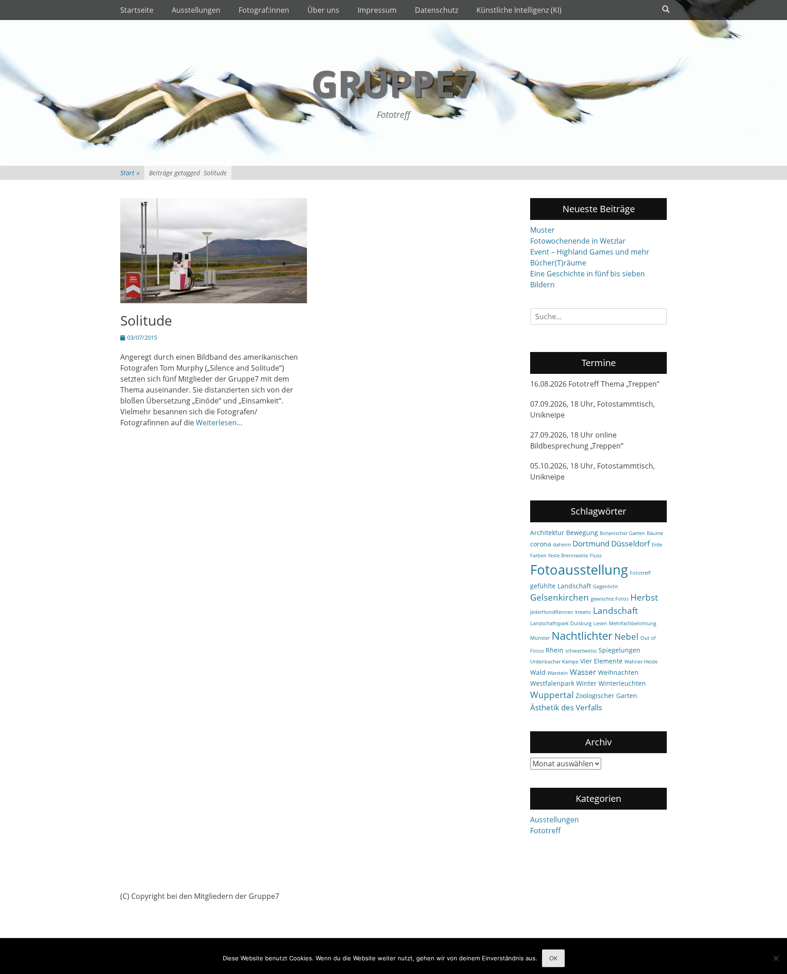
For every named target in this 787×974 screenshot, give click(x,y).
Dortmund (590, 543)
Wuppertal (552, 695)
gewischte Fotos (610, 599)
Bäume (655, 533)
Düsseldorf (630, 543)
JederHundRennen (551, 612)
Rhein (554, 650)
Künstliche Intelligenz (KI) (519, 10)
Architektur (547, 532)
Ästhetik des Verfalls (566, 707)
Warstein (557, 673)
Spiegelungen (619, 650)
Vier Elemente (601, 661)
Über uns (323, 10)
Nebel (626, 637)
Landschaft (615, 611)
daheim (562, 544)
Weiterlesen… (219, 423)
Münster (540, 638)
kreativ (583, 612)
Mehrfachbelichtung (632, 623)
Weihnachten (618, 672)
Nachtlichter (582, 635)
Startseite (136, 10)
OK (553, 958)
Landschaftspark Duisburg (561, 623)
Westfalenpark (552, 683)
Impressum (377, 10)
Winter (586, 683)
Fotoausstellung (579, 570)
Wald (538, 672)
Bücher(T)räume (558, 263)
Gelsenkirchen (559, 597)
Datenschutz (436, 10)
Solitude (146, 320)
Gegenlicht (605, 586)
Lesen (600, 623)
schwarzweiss (581, 651)
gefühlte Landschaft (560, 585)
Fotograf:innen (264, 10)
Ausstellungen (196, 10)
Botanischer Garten (622, 533)
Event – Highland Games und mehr (589, 252)
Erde (657, 544)
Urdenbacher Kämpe (554, 661)
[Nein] (775, 958)
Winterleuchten (622, 683)
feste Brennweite (568, 555)
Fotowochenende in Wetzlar (578, 241)
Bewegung (582, 532)
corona (540, 544)
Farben (538, 555)
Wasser (583, 672)
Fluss (596, 555)
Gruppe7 (393, 82)
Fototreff (640, 573)
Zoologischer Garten (606, 695)
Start (130, 172)
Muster (542, 230)
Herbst (644, 597)
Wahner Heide (641, 661)
